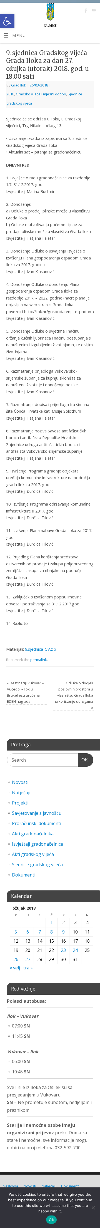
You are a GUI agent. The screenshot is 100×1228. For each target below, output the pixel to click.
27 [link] (27, 959)
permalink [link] (38, 659)
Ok (51, 1219)
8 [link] (51, 932)
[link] (7, 21)
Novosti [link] (20, 782)
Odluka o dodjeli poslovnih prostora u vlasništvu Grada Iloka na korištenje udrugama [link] (73, 695)
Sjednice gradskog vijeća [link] (37, 864)
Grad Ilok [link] (18, 85)
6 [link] (27, 932)
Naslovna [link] (10, 1186)
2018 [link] (10, 93)
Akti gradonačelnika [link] (33, 834)
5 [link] (15, 932)
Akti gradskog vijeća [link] (33, 854)
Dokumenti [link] (23, 875)
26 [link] (15, 959)
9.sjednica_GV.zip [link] (40, 649)
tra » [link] (28, 968)
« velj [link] (15, 968)
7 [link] (39, 932)
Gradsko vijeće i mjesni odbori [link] (41, 93)
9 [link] (63, 932)
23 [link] (63, 950)
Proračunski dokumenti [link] (36, 823)
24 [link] (75, 950)
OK (83, 759)
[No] (93, 1207)
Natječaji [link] (21, 792)
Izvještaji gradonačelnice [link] (37, 844)
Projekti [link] (20, 803)
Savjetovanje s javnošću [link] (36, 813)
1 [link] (51, 922)
